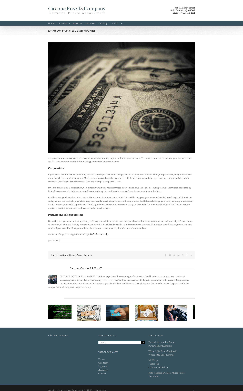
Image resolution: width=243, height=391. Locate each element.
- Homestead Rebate (158, 368)
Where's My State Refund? (161, 356)
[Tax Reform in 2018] (91, 313)
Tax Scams (153, 377)
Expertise (103, 367)
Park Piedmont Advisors (160, 347)
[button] (122, 23)
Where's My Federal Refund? (162, 352)
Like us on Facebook (58, 336)
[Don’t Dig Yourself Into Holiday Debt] (151, 313)
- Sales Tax (153, 365)
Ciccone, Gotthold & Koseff (85, 268)
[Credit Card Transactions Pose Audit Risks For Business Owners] (121, 313)
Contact (102, 374)
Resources (103, 371)
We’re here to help (99, 234)
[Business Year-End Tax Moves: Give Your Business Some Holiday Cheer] (182, 313)
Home (101, 360)
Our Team (103, 364)
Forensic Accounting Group (161, 343)
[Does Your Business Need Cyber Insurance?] (60, 312)
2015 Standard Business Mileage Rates (166, 374)
